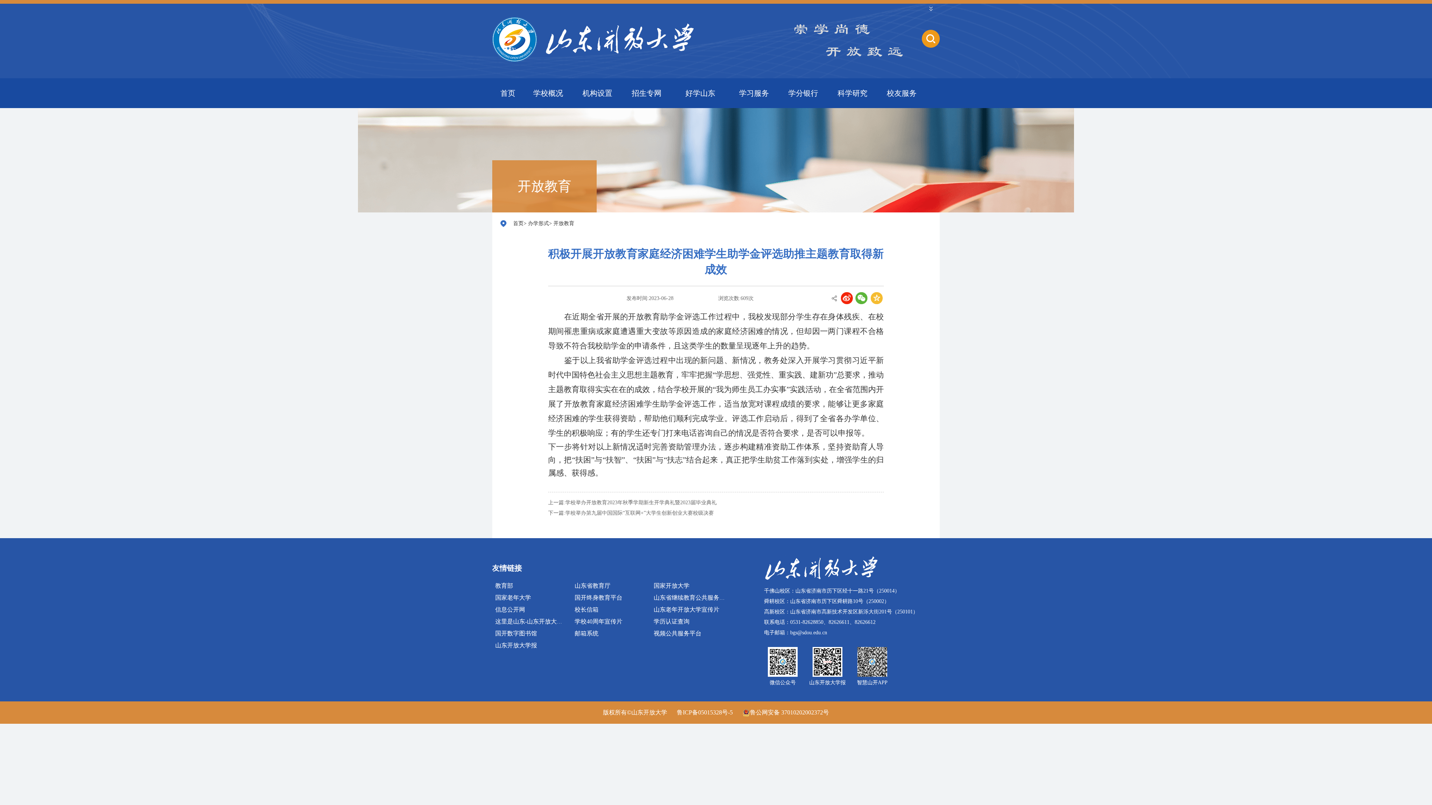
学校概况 (548, 93)
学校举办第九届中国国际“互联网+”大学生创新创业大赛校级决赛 (639, 513)
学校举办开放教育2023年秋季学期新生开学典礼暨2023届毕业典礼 (641, 502)
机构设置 (597, 93)
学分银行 (803, 93)
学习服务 (754, 93)
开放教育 (563, 223)
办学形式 (538, 223)
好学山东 (700, 93)
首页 (507, 93)
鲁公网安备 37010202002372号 (789, 712)
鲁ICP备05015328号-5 (705, 712)
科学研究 (852, 93)
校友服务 (902, 93)
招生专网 (647, 93)
